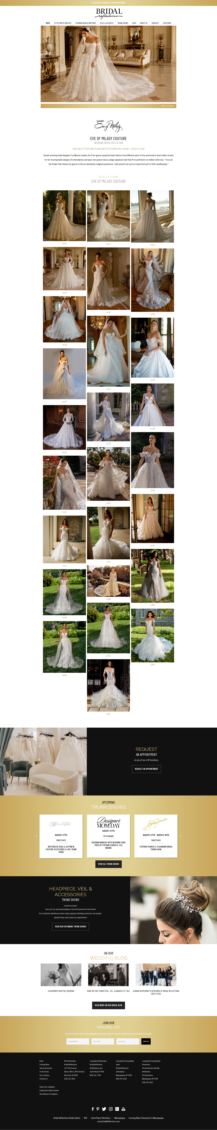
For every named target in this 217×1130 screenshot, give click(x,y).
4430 (108, 444)
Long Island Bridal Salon (98, 1061)
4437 (108, 389)
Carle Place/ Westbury (101, 1118)
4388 (108, 599)
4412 (153, 545)
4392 (152, 665)
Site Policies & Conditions (49, 1094)
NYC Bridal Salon (70, 1061)
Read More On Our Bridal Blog (108, 1005)
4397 (108, 714)
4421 (64, 512)
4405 (64, 618)
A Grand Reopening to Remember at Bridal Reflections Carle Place (156, 992)
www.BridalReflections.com (108, 1121)
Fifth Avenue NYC (113, 149)
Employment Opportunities (49, 1090)
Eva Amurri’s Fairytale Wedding (61, 991)
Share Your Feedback (47, 1087)
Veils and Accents (46, 1068)
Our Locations (44, 1075)
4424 (108, 503)
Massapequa (119, 1118)
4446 (152, 245)
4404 (108, 656)
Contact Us (43, 1078)
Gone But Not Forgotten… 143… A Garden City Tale (108, 991)
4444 (64, 243)
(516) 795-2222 (121, 1078)
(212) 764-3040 (69, 1078)
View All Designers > (168, 106)
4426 (64, 452)
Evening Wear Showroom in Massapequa (146, 1118)
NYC (85, 1118)
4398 (152, 605)
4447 (108, 244)
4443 (64, 293)
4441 (108, 312)
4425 (152, 490)
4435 (152, 314)
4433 (152, 380)
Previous (38, 836)
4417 (64, 566)
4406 (64, 675)
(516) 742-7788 (95, 1075)
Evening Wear (45, 1064)
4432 (64, 402)
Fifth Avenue (108, 836)
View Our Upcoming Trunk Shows (70, 926)
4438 (64, 345)
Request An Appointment (146, 769)
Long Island (95, 149)
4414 (108, 562)
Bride (41, 1061)
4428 (152, 429)
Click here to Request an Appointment (108, 2)
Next (182, 836)
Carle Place (61, 840)
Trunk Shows (44, 1071)
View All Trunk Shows (108, 864)
